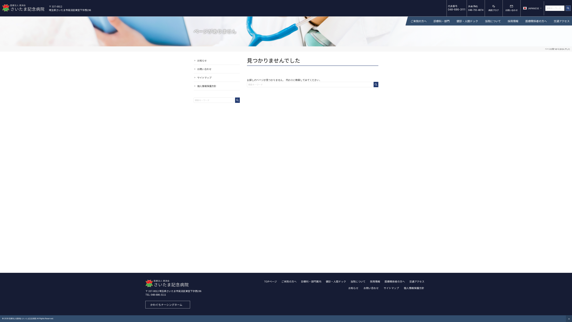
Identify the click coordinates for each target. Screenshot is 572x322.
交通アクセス (416, 281)
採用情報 (375, 281)
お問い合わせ (204, 69)
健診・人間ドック (336, 281)
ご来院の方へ (289, 281)
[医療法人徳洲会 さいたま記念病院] (167, 286)
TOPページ (270, 281)
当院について (358, 281)
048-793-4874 (475, 8)
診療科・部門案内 (311, 281)
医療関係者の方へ (395, 281)
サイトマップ (204, 77)
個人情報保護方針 (206, 86)
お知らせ (202, 60)
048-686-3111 (158, 294)
